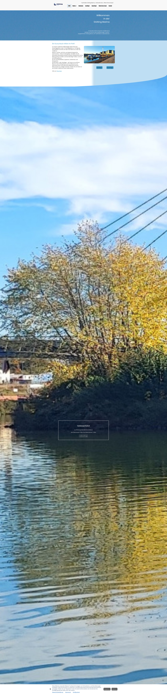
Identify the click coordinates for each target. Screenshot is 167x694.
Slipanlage (59, 71)
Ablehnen (114, 689)
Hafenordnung (83, 436)
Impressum (68, 692)
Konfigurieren (76, 692)
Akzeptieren (107, 689)
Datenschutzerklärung (57, 692)
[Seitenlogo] (58, 4)
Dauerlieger (110, 67)
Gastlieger (99, 67)
